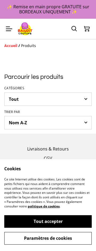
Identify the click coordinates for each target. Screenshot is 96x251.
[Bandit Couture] (25, 28)
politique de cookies (44, 206)
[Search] (74, 29)
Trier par (12, 112)
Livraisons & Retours (48, 149)
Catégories (14, 88)
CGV (48, 158)
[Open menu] (9, 29)
